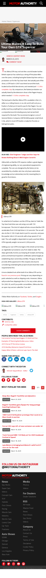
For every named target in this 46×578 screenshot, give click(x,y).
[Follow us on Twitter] (8, 380)
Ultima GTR (21, 301)
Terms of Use (28, 540)
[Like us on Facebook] (3, 380)
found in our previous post (11, 275)
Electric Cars (7, 519)
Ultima (22, 314)
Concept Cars (7, 495)
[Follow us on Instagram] (13, 380)
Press (25, 536)
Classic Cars (6, 420)
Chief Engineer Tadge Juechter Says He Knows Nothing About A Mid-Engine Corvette (20, 156)
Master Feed (28, 508)
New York (5, 554)
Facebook (23, 296)
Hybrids (5, 502)
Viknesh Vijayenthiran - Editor (17, 370)
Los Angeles (7, 551)
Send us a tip (9, 321)
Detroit (5, 544)
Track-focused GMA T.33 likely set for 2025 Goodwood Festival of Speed (22, 436)
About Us (27, 530)
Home (4, 21)
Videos (4, 491)
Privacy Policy (28, 550)
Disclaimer (27, 543)
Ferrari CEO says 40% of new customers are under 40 (22, 426)
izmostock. (40, 568)
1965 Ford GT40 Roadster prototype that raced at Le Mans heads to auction (22, 416)
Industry (5, 515)
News (9, 21)
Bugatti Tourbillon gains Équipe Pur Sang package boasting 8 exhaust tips (21, 406)
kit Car (5, 314)
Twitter (29, 296)
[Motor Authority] (23, 3)
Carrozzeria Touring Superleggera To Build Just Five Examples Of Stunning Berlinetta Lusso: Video (20, 340)
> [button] (42, 387)
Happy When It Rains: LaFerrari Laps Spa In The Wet (20, 350)
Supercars (16, 21)
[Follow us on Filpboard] (23, 380)
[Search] (41, 3)
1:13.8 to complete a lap (20, 95)
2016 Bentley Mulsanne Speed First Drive (16, 347)
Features (5, 529)
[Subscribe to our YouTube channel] (18, 380)
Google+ (38, 296)
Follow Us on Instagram (20, 465)
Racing (4, 509)
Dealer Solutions (29, 496)
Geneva (5, 547)
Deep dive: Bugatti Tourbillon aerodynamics (19, 396)
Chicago (5, 540)
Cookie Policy (28, 547)
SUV (3, 498)
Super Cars (6, 488)
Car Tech (5, 526)
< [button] (33, 387)
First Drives (6, 505)
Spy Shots (6, 485)
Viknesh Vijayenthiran (15, 55)
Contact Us (27, 533)
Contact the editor (10, 324)
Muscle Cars (6, 512)
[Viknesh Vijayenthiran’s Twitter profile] (30, 370)
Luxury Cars (6, 522)
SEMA (4, 537)
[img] (4, 359)
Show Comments (23, 330)
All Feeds (26, 504)
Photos (26, 485)
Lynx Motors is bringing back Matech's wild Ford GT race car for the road (21, 446)
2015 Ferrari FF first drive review (13, 344)
